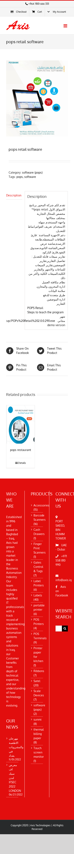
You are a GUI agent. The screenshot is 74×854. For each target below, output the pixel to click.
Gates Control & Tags (38, 567)
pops (19, 176)
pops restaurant (20, 450)
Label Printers (39, 583)
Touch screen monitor (39, 752)
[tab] (14, 195)
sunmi (38, 719)
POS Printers (39, 622)
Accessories (41, 505)
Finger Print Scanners (40, 548)
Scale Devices (39, 693)
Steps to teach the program (45, 312)
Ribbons (39, 671)
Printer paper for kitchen (38, 654)
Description (13, 195)
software (30, 176)
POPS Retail (35, 308)
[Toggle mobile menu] (66, 26)
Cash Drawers (39, 532)
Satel (37, 681)
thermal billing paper (39, 734)
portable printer (39, 607)
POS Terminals (40, 636)
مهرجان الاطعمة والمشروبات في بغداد (12, 747)
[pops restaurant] (20, 424)
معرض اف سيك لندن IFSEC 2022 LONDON (12, 777)
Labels (38, 595)
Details (22, 462)
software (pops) (32, 172)
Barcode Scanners (40, 517)
